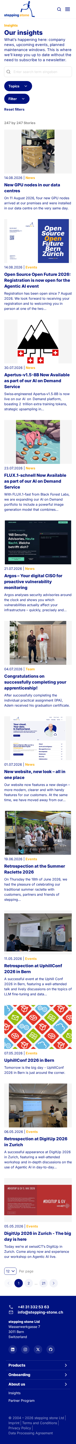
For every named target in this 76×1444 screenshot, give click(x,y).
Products (16, 1365)
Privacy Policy (19, 1428)
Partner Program (21, 1400)
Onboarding (19, 1374)
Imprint (13, 1423)
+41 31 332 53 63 (33, 1307)
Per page (26, 1271)
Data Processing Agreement (30, 1433)
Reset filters (14, 109)
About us (16, 1384)
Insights (14, 1393)
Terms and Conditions (39, 1423)
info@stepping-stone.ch (40, 1312)
